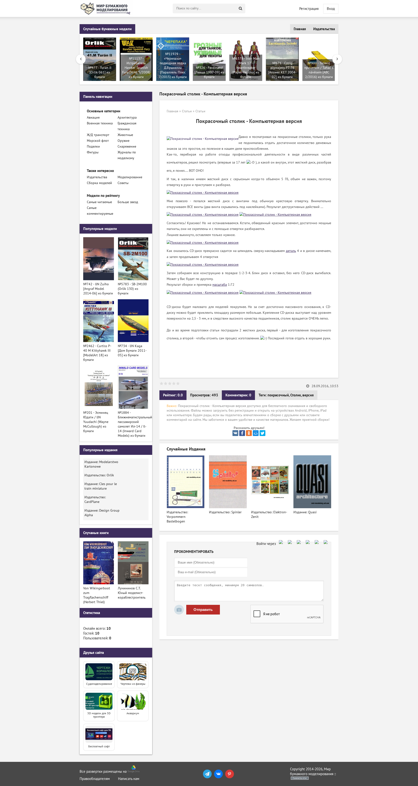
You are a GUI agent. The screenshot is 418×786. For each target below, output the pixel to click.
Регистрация (309, 9)
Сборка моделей (99, 183)
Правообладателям (95, 779)
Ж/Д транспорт (98, 135)
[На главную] (106, 8)
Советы (123, 183)
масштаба (219, 285)
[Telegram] (207, 774)
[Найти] (240, 8)
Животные (125, 135)
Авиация (93, 117)
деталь (291, 251)
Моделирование (130, 177)
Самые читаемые (99, 202)
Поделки (93, 146)
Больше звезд (128, 202)
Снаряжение (127, 146)
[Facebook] (242, 433)
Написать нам (128, 779)
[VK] (218, 774)
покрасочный (278, 395)
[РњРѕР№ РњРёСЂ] (256, 433)
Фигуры (92, 152)
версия (308, 395)
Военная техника (100, 123)
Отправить (203, 609)
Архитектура (127, 117)
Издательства (324, 29)
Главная (300, 29)
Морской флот (98, 141)
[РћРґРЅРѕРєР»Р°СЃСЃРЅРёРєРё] (249, 433)
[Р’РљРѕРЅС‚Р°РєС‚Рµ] (235, 433)
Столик (295, 395)
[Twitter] (262, 433)
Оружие (123, 141)
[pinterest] (229, 774)
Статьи (187, 111)
